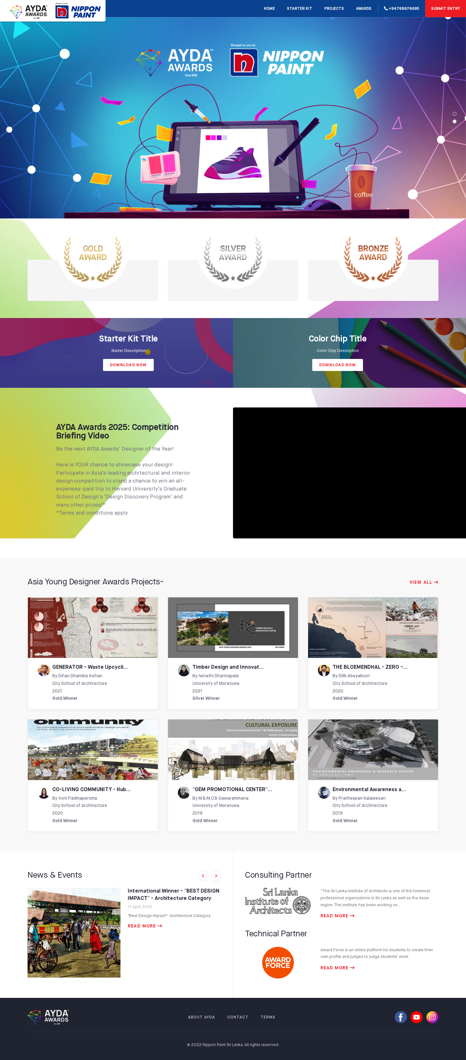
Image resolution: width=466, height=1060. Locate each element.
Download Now (128, 365)
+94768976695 (403, 9)
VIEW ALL (422, 582)
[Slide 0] (454, 114)
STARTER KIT (299, 9)
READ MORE (143, 926)
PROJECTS (334, 9)
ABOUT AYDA (201, 1017)
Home (269, 9)
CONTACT (238, 1017)
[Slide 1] (454, 121)
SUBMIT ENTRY (445, 9)
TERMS (268, 1017)
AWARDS (364, 9)
